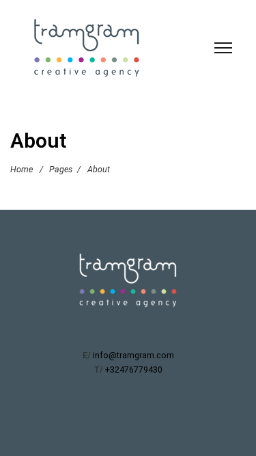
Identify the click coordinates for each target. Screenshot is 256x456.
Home (21, 169)
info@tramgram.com (133, 355)
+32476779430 (133, 369)
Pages (60, 169)
